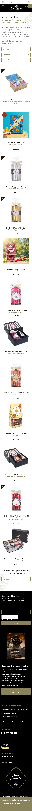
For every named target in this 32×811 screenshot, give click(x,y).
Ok (16, 808)
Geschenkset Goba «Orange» (16, 475)
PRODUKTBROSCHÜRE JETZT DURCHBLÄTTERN (16, 691)
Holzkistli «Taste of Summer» (16, 100)
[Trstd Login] (29, 2)
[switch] (28, 2)
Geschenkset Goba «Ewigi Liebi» (16, 351)
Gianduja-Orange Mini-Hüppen (16, 434)
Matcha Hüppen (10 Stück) (16, 187)
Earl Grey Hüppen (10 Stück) (16, 228)
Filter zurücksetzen (25, 64)
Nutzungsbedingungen (19, 603)
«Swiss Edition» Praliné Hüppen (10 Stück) (16, 517)
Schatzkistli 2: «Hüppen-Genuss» (16, 559)
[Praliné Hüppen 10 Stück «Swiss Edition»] (16, 486)
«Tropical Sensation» (16, 142)
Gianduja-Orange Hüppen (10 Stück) (16, 392)
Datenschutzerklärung (6, 603)
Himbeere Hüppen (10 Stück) (16, 310)
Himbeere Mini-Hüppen (16, 269)
